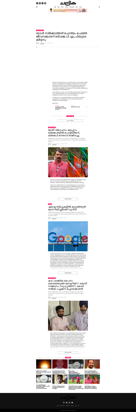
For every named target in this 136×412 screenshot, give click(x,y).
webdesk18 (54, 144)
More (77, 7)
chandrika (42, 43)
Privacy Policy (62, 405)
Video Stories (72, 7)
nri (78, 405)
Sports (62, 7)
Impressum (68, 405)
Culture (66, 7)
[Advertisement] (68, 21)
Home (55, 7)
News (58, 7)
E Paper (80, 7)
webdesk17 (54, 218)
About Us (72, 405)
